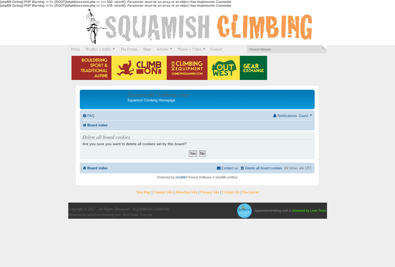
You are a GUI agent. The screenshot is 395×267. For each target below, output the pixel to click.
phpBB (180, 177)
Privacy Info (209, 192)
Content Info (163, 192)
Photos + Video (188, 49)
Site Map (143, 192)
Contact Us (230, 192)
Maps (147, 49)
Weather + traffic (97, 49)
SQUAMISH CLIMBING (197, 26)
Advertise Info (186, 192)
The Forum (129, 49)
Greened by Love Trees (309, 211)
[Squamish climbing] (244, 211)
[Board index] (104, 99)
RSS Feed (130, 215)
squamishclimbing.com (103, 215)
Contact (216, 49)
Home (75, 49)
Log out (146, 215)
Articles (161, 49)
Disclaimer (250, 192)
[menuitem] (88, 116)
